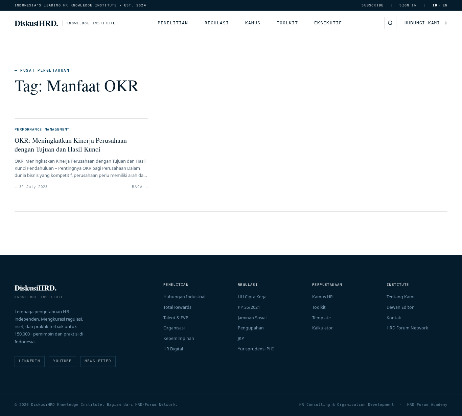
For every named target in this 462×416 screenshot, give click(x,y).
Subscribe (373, 5)
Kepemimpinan (178, 338)
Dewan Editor (400, 307)
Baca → (140, 187)
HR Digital (173, 349)
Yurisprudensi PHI (256, 349)
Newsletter (98, 361)
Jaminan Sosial (252, 318)
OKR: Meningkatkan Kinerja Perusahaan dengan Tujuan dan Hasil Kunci (71, 145)
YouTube (62, 361)
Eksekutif (328, 22)
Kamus (252, 22)
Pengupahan (251, 328)
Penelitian (173, 22)
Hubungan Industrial (184, 297)
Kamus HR (322, 297)
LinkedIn (29, 361)
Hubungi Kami (422, 22)
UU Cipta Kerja (252, 297)
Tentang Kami (400, 297)
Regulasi (217, 22)
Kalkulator (322, 328)
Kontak (394, 318)
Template (321, 318)
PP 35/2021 (249, 307)
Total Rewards (177, 307)
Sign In (407, 5)
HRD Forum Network (407, 328)
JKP (241, 338)
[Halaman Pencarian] (390, 23)
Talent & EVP (175, 318)
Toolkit (287, 22)
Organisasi (174, 328)
